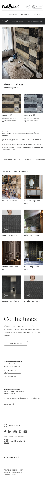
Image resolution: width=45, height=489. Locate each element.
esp (28, 6)
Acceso (39, 7)
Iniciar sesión (14, 426)
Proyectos (37, 14)
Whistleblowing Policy (13, 472)
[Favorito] (11, 115)
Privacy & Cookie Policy (13, 470)
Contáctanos (16, 343)
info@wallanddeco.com (12, 373)
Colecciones (12, 14)
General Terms (10, 475)
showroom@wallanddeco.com (30, 398)
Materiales (25, 14)
